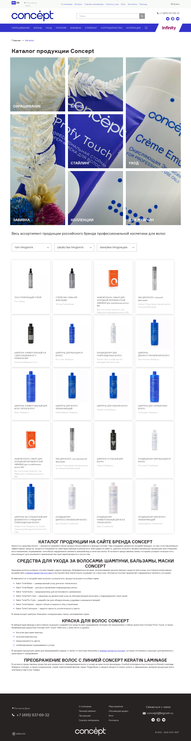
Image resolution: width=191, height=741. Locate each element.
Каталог (78, 4)
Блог (123, 4)
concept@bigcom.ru (160, 713)
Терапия (61, 27)
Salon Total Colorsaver (26, 608)
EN (17, 3)
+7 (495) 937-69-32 (169, 13)
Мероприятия (116, 706)
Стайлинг (91, 27)
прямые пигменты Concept (112, 650)
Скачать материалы (94, 4)
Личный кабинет (87, 711)
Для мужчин (141, 220)
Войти (176, 4)
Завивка (75, 27)
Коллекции (133, 27)
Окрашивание (21, 27)
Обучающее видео (118, 711)
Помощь (143, 4)
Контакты (132, 4)
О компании (66, 4)
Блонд (38, 27)
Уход (49, 27)
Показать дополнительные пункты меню (146, 27)
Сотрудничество (111, 27)
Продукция (85, 715)
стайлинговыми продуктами (38, 573)
